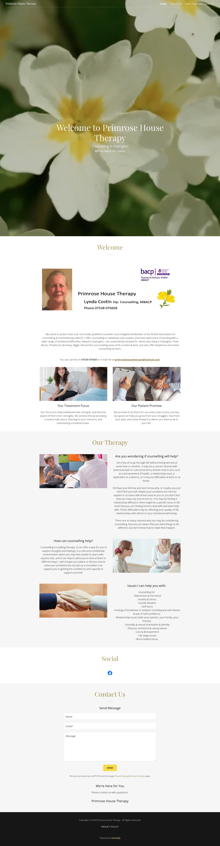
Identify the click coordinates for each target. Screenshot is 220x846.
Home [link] (163, 4)
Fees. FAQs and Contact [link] (200, 4)
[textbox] (110, 716)
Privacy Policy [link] (120, 776)
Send (110, 767)
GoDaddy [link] (115, 838)
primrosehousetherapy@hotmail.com (137, 359)
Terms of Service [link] (138, 776)
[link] (21, 3)
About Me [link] (176, 4)
